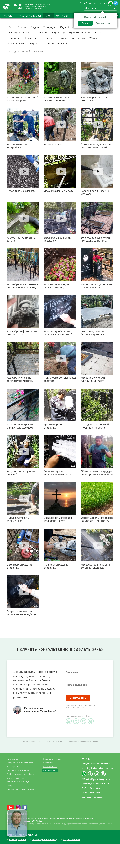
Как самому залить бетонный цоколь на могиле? (93, 334)
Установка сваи (53, 144)
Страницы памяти (17, 840)
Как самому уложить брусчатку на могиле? (20, 379)
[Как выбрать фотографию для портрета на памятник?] (23, 311)
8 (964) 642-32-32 (95, 3)
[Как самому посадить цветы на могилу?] (60, 264)
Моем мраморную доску (58, 191)
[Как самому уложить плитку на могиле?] (97, 358)
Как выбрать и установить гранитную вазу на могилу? (96, 287)
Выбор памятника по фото (20, 774)
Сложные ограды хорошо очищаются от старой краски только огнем (96, 147)
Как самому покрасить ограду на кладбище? (20, 426)
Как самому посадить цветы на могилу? (57, 286)
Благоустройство (15, 778)
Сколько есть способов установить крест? (58, 519)
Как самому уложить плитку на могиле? (93, 379)
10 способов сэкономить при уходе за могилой (95, 239)
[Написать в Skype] (91, 718)
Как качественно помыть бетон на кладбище (96, 566)
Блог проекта (50, 766)
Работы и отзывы (30, 16)
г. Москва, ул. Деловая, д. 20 (95, 784)
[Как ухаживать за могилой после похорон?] (23, 78)
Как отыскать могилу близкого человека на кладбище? (57, 100)
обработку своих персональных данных (80, 741)
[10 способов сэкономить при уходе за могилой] (97, 218)
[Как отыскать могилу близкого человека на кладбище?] (60, 78)
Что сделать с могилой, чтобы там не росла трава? (95, 427)
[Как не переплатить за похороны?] (97, 78)
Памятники (12, 759)
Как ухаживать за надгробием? (17, 146)
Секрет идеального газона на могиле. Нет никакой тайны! (97, 520)
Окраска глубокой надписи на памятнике (57, 473)
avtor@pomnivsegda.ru (98, 779)
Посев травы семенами (21, 191)
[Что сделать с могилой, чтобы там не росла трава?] (97, 405)
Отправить (78, 698)
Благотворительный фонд (44, 840)
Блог (48, 16)
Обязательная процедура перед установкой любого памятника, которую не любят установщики (97, 476)
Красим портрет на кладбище (55, 426)
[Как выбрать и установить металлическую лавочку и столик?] (23, 264)
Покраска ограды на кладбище (56, 566)
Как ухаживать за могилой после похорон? (22, 99)
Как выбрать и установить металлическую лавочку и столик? (22, 287)
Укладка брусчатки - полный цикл (19, 519)
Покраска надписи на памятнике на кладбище (21, 613)
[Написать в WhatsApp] (110, 3)
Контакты (62, 16)
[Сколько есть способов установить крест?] (60, 498)
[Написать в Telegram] (115, 3)
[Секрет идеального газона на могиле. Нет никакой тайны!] (97, 498)
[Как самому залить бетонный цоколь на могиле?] (97, 311)
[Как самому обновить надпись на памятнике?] (60, 311)
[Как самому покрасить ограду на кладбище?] (23, 405)
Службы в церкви (71, 840)
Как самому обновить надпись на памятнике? (58, 333)
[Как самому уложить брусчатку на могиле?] (23, 358)
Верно (85, 23)
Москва (88, 759)
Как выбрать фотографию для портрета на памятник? (22, 334)
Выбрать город (104, 23)
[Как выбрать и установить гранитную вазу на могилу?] (97, 264)
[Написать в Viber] (84, 718)
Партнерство (49, 770)
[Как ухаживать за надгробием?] (23, 124)
